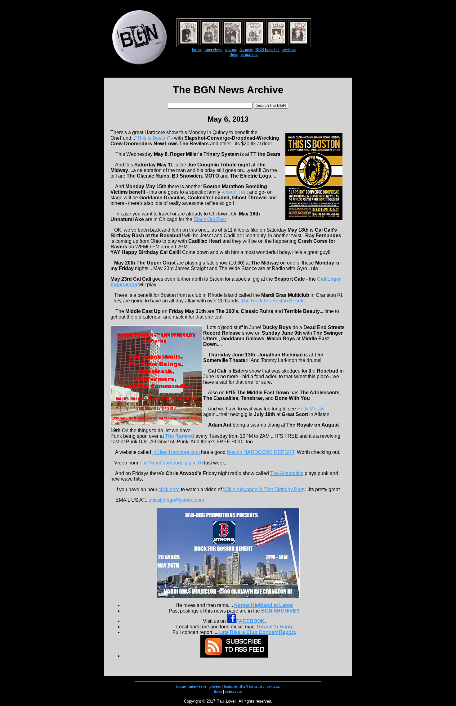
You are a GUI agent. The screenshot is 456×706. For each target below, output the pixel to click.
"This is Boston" (152, 138)
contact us (249, 54)
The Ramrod (179, 436)
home (197, 49)
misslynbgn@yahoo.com (177, 500)
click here (169, 489)
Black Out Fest (210, 219)
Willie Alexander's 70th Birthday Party (264, 489)
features (246, 49)
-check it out (235, 192)
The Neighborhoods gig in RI (171, 462)
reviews (289, 49)
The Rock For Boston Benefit (273, 300)
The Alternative (286, 473)
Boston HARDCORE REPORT (260, 452)
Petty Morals (310, 408)
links (234, 54)
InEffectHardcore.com (176, 452)
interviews (213, 49)
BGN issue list (267, 49)
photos (231, 49)
